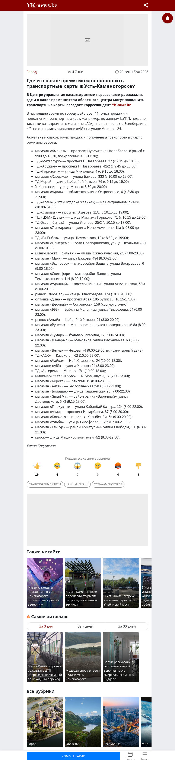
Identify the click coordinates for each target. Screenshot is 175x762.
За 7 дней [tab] (85, 626)
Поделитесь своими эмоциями (87, 458)
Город (32, 71)
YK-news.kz (121, 104)
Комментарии (73, 756)
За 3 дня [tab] (46, 626)
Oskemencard (77, 484)
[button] (146, 6)
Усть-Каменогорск (108, 484)
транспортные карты (45, 484)
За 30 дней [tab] (127, 626)
